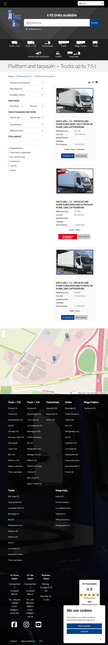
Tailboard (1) (61, 513)
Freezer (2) (69, 472)
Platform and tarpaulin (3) (18, 466)
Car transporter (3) (34, 425)
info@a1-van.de (30, 614)
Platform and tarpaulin (20, 83)
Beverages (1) (13, 513)
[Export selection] (89, 82)
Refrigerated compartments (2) (39, 448)
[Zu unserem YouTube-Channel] (38, 624)
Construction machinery (38, 56)
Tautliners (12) (71, 443)
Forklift (58, 56)
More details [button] (81, 156)
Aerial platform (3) (15, 420)
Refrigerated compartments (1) (68, 525)
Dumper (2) (31, 408)
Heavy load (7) (51, 414)
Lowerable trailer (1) (16, 508)
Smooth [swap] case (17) (66, 502)
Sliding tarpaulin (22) (64, 519)
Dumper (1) (12, 408)
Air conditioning (17, 157)
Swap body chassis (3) (74, 460)
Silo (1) (11, 542)
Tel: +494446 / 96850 (14, 601)
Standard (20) (51, 408)
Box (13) (11, 454)
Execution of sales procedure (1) (21, 554)
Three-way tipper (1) (16, 560)
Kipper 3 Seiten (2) (34, 483)
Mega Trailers (81, 46)
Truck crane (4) (33, 420)
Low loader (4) (70, 448)
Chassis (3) (12, 414)
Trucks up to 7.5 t (24, 76)
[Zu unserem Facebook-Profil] (14, 624)
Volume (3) (50, 420)
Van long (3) (13, 443)
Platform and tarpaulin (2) (37, 466)
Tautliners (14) (90, 408)
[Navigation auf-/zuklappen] (5, 3)
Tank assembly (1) (72, 466)
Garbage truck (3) (34, 454)
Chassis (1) (31, 472)
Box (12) (68, 425)
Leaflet (74, 393)
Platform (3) (13, 531)
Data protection (28, 641)
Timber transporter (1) (36, 437)
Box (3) (30, 443)
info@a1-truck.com (14, 611)
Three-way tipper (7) (16, 472)
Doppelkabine (16, 148)
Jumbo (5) (59, 496)
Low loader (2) (13, 548)
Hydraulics (15, 161)
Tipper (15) (69, 420)
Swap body (74, 56)
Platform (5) (32, 460)
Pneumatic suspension (20, 152)
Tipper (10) (12, 448)
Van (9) (11, 425)
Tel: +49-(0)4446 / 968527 (30, 603)
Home (10, 76)
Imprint (13, 641)
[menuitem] (91, 3)
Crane (13, 170)
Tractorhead (47, 46)
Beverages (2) (70, 408)
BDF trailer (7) (13, 496)
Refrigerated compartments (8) (77, 431)
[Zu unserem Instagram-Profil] (26, 624)
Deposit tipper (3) (34, 414)
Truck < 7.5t (14, 46)
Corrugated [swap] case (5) (66, 508)
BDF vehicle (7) (33, 478)
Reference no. (35, 29)
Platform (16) (13, 460)
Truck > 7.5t (31, 46)
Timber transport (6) (73, 414)
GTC (41, 641)
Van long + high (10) (16, 437)
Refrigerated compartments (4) (20, 525)
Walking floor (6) (71, 454)
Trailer (64, 46)
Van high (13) (13, 431)
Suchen (94, 23)
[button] (67, 155)
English (83, 3)
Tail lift (13, 166)
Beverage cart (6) (33, 431)
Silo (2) (67, 437)
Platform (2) (13, 537)
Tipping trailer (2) (15, 502)
